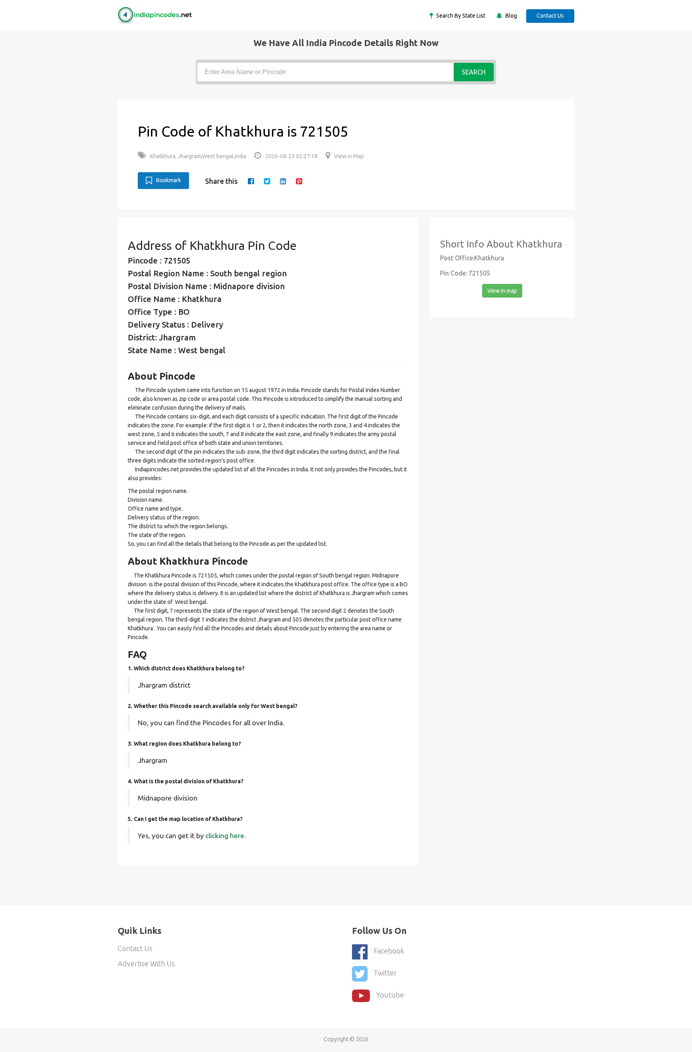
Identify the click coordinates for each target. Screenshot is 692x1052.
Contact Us (550, 15)
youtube (390, 995)
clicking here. (225, 835)
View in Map (349, 156)
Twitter (385, 973)
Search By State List (460, 15)
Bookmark (168, 180)
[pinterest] (299, 181)
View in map (502, 291)
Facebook (389, 951)
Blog (510, 15)
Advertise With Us (146, 963)
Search (474, 72)
